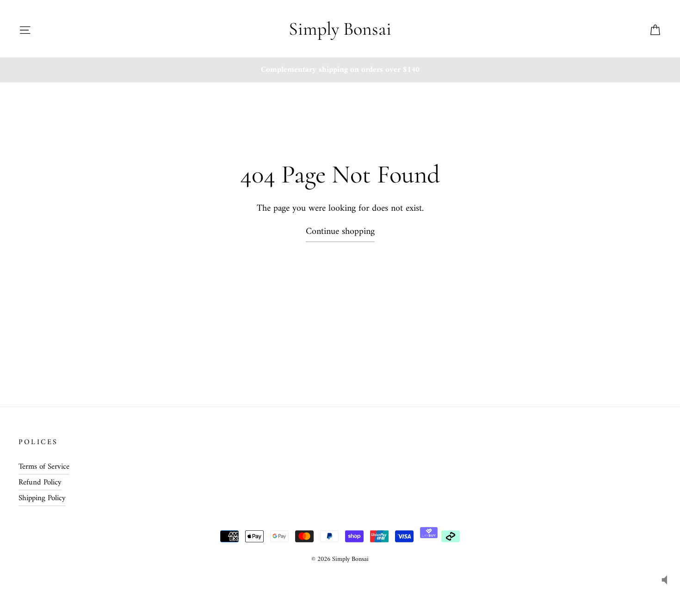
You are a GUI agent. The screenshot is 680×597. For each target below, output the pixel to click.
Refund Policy (40, 483)
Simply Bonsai (340, 29)
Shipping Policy (42, 498)
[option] (340, 70)
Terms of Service (44, 467)
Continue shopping (340, 232)
